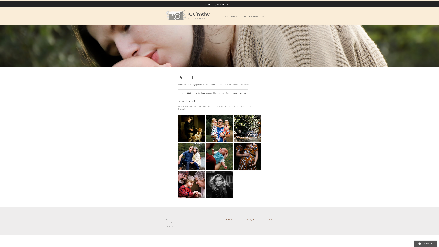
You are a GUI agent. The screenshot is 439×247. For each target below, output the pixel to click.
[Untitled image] (191, 128)
